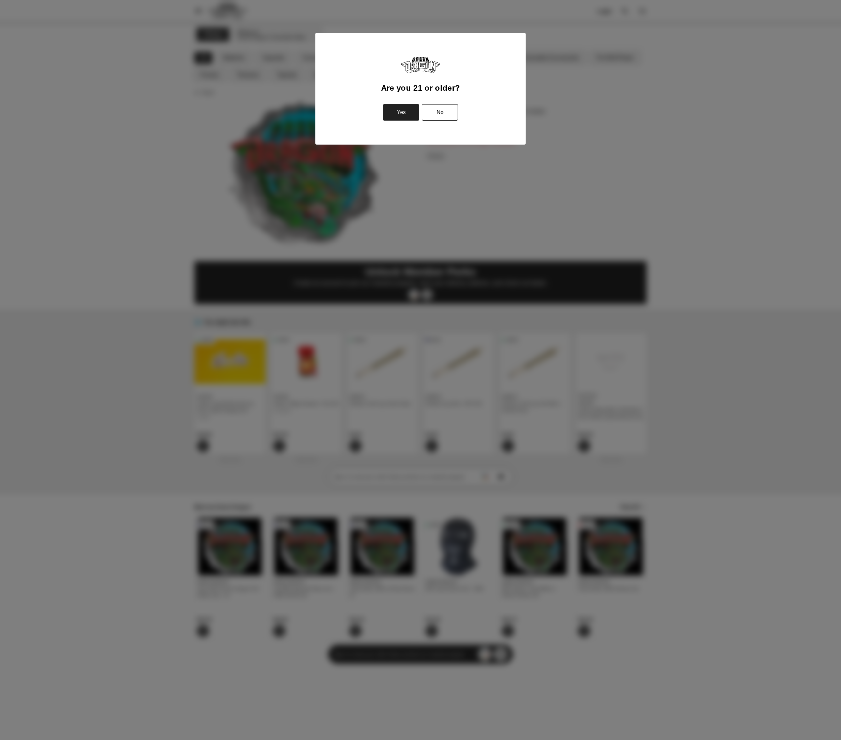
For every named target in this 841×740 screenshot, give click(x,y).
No (440, 112)
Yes (401, 112)
